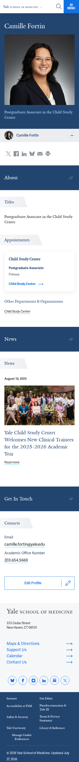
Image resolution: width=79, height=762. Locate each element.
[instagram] (33, 680)
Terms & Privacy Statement (50, 718)
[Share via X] (8, 153)
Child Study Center (17, 311)
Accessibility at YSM (19, 706)
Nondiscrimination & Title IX (53, 707)
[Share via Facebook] (16, 153)
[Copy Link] (71, 177)
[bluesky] (12, 680)
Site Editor (46, 698)
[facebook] (22, 680)
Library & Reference (52, 728)
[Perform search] (58, 7)
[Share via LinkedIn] (24, 153)
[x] (65, 680)
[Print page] (47, 153)
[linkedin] (44, 680)
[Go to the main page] (23, 7)
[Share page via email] (40, 153)
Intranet (12, 698)
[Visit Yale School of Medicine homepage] (39, 612)
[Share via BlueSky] (32, 153)
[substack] (54, 680)
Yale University (16, 728)
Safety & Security (17, 717)
